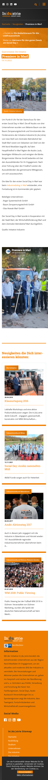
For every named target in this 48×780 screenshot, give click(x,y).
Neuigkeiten (18, 24)
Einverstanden (25, 772)
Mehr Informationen (25, 775)
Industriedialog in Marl (17, 185)
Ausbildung (13, 740)
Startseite (6, 24)
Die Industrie (13, 752)
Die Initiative (20, 51)
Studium (12, 744)
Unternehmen (14, 748)
